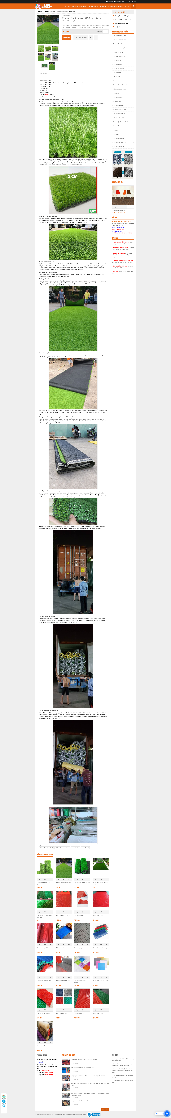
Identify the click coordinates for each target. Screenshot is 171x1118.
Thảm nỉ (115, 130)
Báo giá (120, 6)
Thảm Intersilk (117, 60)
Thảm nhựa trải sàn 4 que (63, 915)
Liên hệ (127, 6)
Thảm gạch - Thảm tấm (119, 142)
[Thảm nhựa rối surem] (64, 931)
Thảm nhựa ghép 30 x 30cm (100, 980)
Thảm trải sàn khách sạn (120, 44)
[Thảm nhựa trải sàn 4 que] (64, 898)
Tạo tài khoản (133, 1)
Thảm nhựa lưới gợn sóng (44, 980)
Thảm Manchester (118, 81)
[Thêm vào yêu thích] (91, 37)
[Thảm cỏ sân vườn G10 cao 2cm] (64, 868)
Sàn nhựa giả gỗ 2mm (119, 89)
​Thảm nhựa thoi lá (98, 915)
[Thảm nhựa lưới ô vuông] (101, 931)
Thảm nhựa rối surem (62, 948)
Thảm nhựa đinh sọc (61, 1013)
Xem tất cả (105, 1109)
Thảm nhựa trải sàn (118, 97)
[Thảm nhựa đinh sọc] (64, 996)
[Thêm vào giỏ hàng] (39, 879)
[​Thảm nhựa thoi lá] (101, 898)
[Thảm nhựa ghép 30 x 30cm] (101, 963)
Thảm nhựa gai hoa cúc (43, 1013)
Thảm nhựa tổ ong (79, 915)
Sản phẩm (82, 6)
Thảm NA (116, 134)
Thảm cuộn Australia (119, 113)
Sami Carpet (85, 848)
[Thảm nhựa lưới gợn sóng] (45, 963)
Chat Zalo (4, 1103)
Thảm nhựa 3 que (98, 1013)
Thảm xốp (116, 93)
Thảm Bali (116, 126)
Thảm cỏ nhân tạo (50, 11)
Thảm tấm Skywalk (118, 138)
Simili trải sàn (117, 101)
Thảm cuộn (103, 6)
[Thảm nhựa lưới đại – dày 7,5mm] (64, 963)
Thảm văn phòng (92, 6)
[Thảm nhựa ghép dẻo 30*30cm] (82, 963)
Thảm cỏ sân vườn (118, 118)
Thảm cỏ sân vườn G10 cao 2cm (66, 11)
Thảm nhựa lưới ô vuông (100, 948)
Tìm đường (4, 1098)
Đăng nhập (125, 1)
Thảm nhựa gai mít (79, 1013)
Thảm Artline (117, 77)
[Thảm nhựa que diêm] (82, 933)
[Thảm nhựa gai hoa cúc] (45, 999)
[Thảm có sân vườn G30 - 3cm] (45, 866)
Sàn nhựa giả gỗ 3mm (119, 109)
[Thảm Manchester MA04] (123, 200)
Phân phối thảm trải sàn (62, 848)
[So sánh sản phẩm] (96, 37)
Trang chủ (67, 6)
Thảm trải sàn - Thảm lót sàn (121, 85)
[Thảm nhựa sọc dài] (45, 933)
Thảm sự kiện (112, 6)
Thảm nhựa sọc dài (42, 948)
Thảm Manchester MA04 (118, 210)
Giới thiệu (75, 6)
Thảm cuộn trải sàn (118, 146)
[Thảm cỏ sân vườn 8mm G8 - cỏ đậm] (101, 864)
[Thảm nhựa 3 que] (101, 996)
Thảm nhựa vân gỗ (118, 105)
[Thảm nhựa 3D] (45, 1031)
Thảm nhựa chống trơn (119, 40)
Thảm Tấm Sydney (118, 68)
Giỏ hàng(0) (118, 1)
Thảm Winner (117, 72)
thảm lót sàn (75, 848)
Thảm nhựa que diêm (80, 948)
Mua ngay (66, 37)
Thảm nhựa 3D (41, 1046)
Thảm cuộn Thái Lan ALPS (120, 122)
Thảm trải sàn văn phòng (120, 35)
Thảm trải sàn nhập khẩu (120, 48)
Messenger (4, 1108)
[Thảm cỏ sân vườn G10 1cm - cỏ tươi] (82, 866)
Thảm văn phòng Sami (46, 848)
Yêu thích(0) (110, 1)
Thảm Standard (117, 64)
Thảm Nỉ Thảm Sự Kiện (119, 56)
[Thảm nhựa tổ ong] (82, 898)
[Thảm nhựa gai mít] (82, 999)
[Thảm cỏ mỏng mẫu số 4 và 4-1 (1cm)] (45, 899)
